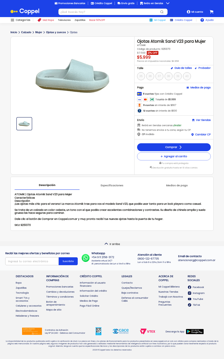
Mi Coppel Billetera (169, 286)
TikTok (196, 305)
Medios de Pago (89, 300)
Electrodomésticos (26, 311)
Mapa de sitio (53, 309)
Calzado (26, 32)
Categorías (23, 20)
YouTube (198, 299)
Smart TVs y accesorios (23, 299)
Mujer (38, 32)
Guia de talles (183, 68)
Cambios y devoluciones (60, 291)
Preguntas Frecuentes (165, 303)
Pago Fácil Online (89, 305)
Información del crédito (93, 290)
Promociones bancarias (59, 286)
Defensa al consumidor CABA (135, 299)
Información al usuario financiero (93, 284)
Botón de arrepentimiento (55, 303)
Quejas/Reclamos (132, 288)
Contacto (127, 282)
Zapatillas (21, 288)
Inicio (13, 32)
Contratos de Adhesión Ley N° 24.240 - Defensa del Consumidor (65, 331)
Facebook (198, 287)
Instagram (199, 293)
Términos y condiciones (60, 296)
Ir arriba (115, 244)
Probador (204, 68)
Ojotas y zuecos (56, 32)
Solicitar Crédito (89, 296)
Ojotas (73, 32)
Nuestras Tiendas (168, 291)
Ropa (18, 282)
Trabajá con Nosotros (171, 296)
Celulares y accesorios (28, 305)
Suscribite (68, 261)
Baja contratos (130, 292)
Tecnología (22, 292)
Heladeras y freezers (27, 315)
